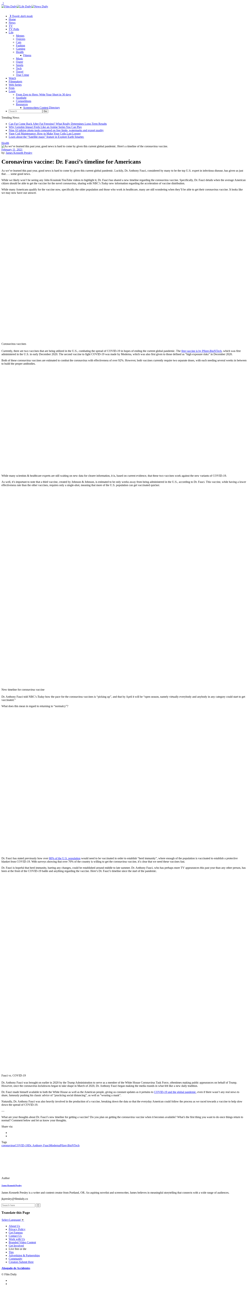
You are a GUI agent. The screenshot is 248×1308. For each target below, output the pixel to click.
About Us (14, 1226)
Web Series (15, 84)
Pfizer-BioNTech (70, 1145)
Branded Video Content (22, 1242)
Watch (12, 78)
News (12, 22)
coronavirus (8, 1145)
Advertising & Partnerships (24, 1255)
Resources (22, 104)
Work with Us (17, 1239)
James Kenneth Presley (19, 152)
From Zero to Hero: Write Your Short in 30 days (43, 94)
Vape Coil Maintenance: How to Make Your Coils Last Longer (45, 133)
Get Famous (16, 1232)
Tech (19, 68)
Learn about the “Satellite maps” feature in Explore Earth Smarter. (46, 136)
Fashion (20, 45)
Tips (11, 1252)
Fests (12, 88)
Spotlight (21, 97)
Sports (19, 65)
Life (11, 32)
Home (12, 19)
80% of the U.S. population (64, 858)
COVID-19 (21, 1145)
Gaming (20, 48)
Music (19, 58)
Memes (20, 35)
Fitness (27, 55)
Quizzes (20, 38)
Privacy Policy (17, 1229)
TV (11, 25)
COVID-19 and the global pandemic (175, 1092)
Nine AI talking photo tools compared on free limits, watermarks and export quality (56, 130)
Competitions (23, 101)
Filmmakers (15, 81)
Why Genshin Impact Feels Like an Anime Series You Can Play (45, 127)
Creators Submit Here (21, 1262)
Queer (19, 61)
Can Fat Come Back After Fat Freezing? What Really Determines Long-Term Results (58, 123)
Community (15, 1258)
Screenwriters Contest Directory (41, 107)
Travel (19, 71)
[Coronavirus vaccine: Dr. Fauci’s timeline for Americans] (26, 1178)
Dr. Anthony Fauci (39, 1145)
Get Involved (16, 1245)
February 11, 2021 (12, 149)
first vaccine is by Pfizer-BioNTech (201, 350)
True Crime (22, 74)
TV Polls (14, 29)
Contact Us (15, 1235)
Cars (18, 42)
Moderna (55, 1145)
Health (20, 52)
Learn (12, 91)
